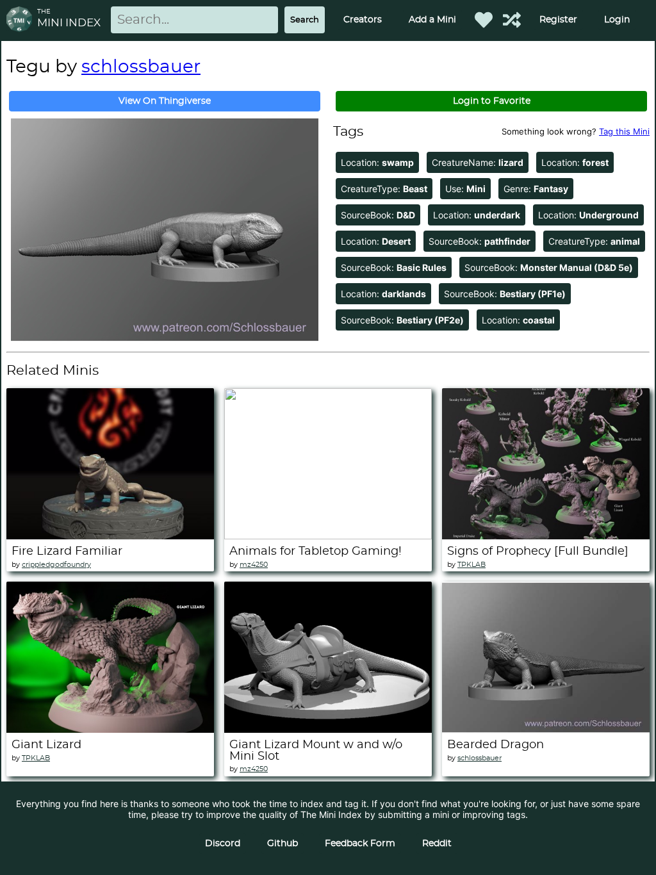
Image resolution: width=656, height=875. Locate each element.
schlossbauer (141, 67)
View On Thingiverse (165, 101)
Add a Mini (432, 19)
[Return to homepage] (21, 20)
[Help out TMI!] (512, 20)
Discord (222, 843)
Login (617, 19)
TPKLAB (471, 564)
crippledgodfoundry (56, 564)
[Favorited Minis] (484, 20)
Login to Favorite (491, 101)
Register (558, 19)
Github (282, 843)
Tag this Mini (624, 131)
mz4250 (254, 564)
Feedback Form (360, 843)
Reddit (437, 843)
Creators (362, 19)
